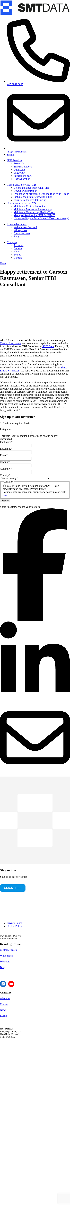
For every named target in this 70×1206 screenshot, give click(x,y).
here (5, 495)
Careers (4, 1004)
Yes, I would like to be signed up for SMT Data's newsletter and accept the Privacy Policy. (31, 487)
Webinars (5, 961)
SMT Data (48, 346)
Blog (2, 967)
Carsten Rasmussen (10, 343)
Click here (12, 887)
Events (3, 1015)
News (3, 263)
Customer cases (8, 949)
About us (5, 998)
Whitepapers (6, 955)
